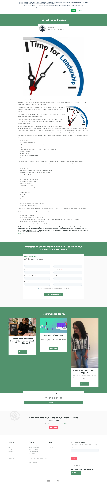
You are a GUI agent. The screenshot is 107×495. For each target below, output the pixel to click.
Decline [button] (80, 10)
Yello (97, 481)
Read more (22, 352)
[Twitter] (49, 398)
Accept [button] (73, 10)
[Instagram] (53, 398)
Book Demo (53, 427)
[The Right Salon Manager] (53, 66)
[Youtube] (61, 398)
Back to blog (21, 233)
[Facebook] (46, 398)
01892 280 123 (64, 423)
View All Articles (53, 402)
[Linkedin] (57, 398)
